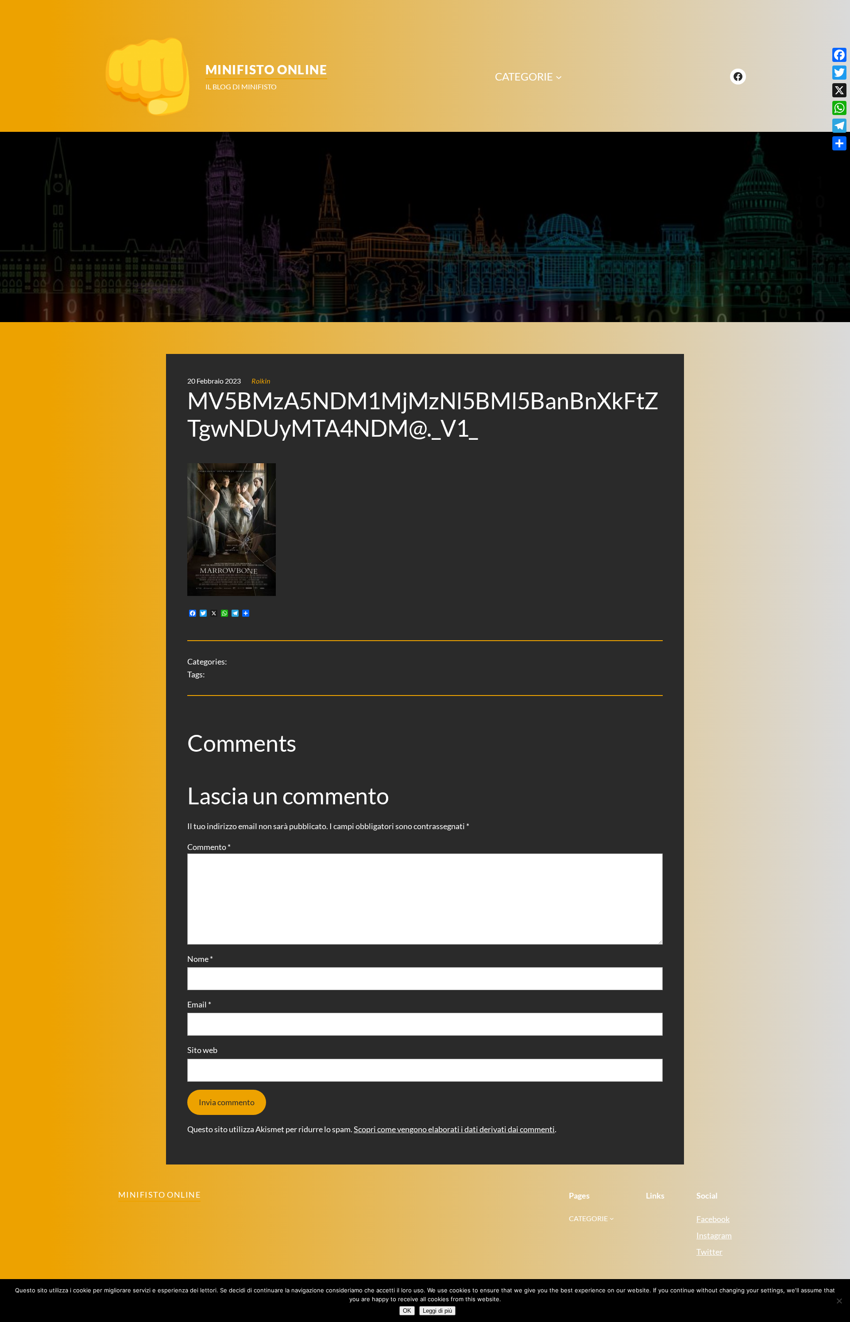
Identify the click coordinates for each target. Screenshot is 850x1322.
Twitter (709, 1252)
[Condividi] (839, 143)
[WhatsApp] (839, 108)
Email (199, 1004)
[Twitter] (839, 72)
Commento (209, 847)
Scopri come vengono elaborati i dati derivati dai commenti (454, 1129)
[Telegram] (839, 126)
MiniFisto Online (266, 69)
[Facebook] (839, 55)
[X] (839, 90)
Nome (200, 959)
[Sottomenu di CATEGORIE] (559, 76)
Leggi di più (437, 1310)
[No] (839, 1300)
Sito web (202, 1050)
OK (407, 1310)
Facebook (713, 1219)
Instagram (714, 1235)
